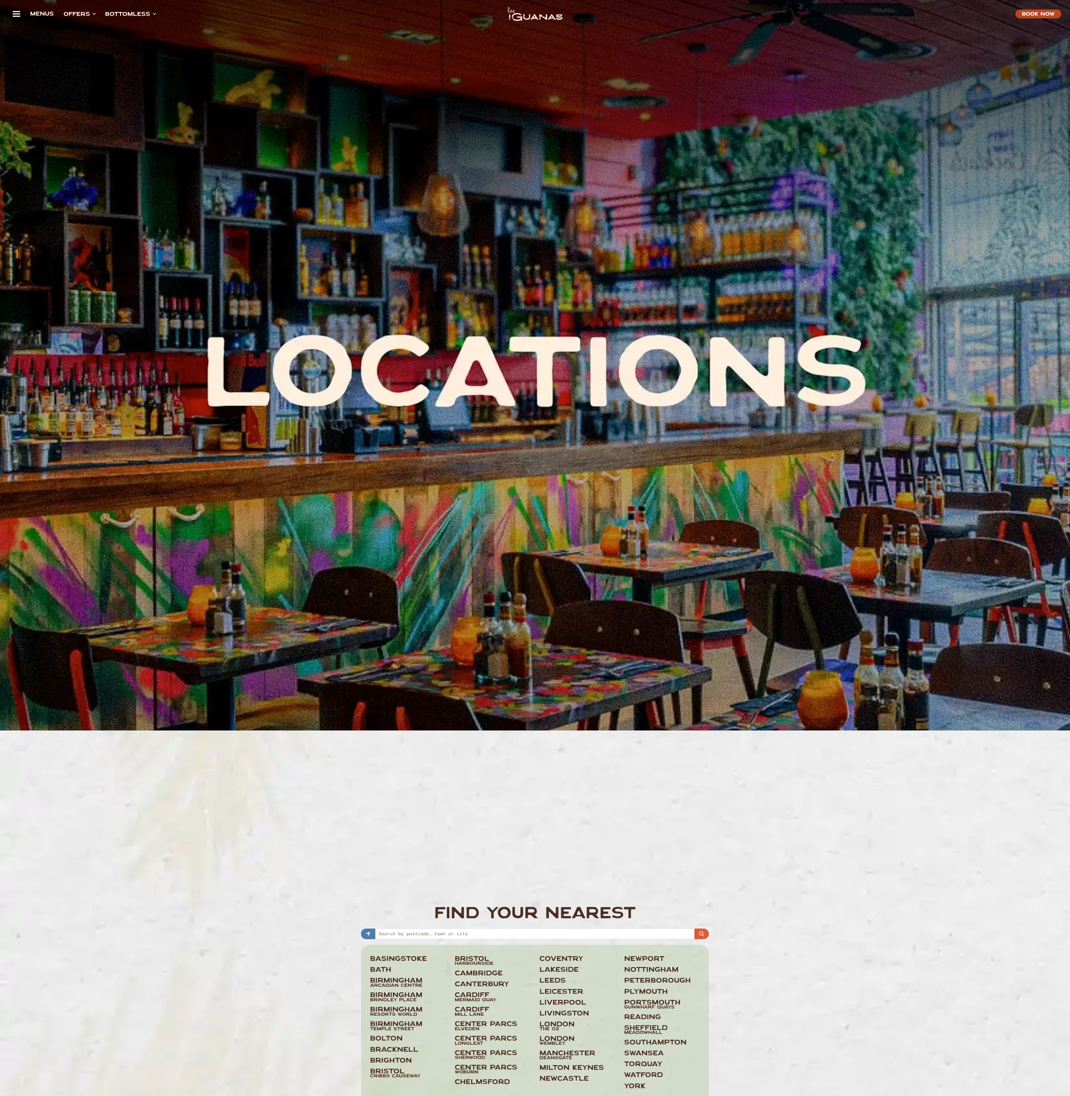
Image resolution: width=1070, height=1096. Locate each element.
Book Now (1038, 14)
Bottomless (127, 15)
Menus (42, 14)
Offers (77, 15)
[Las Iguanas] (535, 14)
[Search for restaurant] (701, 934)
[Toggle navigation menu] (16, 14)
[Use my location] (368, 934)
